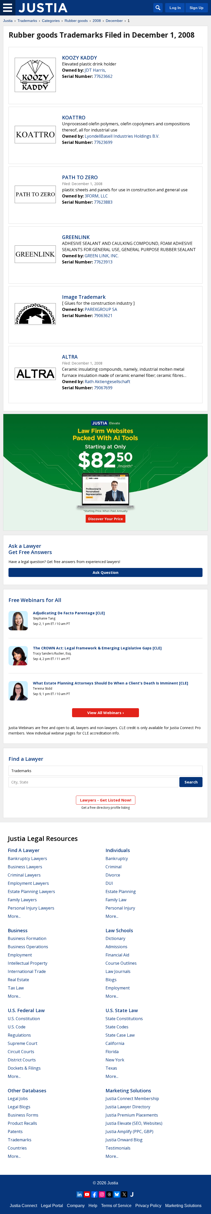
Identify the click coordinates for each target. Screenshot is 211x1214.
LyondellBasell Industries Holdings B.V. (122, 136)
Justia (8, 21)
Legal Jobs (18, 1098)
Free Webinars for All (34, 600)
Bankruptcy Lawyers (27, 858)
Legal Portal (52, 1205)
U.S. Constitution (24, 1018)
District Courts (22, 1060)
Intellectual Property (27, 963)
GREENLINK (76, 237)
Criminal (113, 867)
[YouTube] (87, 1194)
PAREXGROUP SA (101, 309)
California (115, 1043)
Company (76, 1205)
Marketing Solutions (128, 1090)
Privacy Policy (148, 1205)
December (114, 21)
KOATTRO (73, 117)
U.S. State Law (122, 1010)
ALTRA (70, 356)
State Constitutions (124, 1018)
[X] (124, 1194)
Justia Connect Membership (132, 1098)
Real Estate (18, 979)
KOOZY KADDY (79, 57)
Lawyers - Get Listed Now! (105, 800)
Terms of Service (116, 1205)
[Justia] (43, 7)
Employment (20, 955)
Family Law (116, 900)
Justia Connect (23, 1205)
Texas (111, 1068)
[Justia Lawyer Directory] (132, 1194)
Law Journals (118, 971)
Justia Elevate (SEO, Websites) (134, 1123)
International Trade (27, 971)
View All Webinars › (105, 712)
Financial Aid (117, 955)
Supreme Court (22, 1043)
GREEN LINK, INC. (102, 256)
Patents (15, 1131)
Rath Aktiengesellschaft (107, 381)
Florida (112, 1051)
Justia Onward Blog (124, 1140)
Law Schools (119, 930)
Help (93, 1205)
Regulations (19, 1035)
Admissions (116, 946)
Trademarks (27, 21)
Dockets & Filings (24, 1068)
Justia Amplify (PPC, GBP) (129, 1131)
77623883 (103, 202)
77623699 (103, 142)
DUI (109, 883)
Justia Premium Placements (132, 1115)
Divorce (113, 875)
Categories (51, 21)
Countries (17, 1148)
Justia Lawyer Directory (128, 1107)
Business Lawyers (25, 867)
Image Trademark (84, 297)
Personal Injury (120, 908)
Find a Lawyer (25, 758)
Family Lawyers (22, 900)
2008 (97, 21)
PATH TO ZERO (80, 177)
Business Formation (27, 938)
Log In (175, 8)
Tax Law (16, 988)
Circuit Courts (21, 1051)
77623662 (103, 76)
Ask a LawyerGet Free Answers (30, 549)
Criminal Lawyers (24, 875)
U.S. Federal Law (26, 1010)
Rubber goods (76, 21)
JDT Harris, (95, 70)
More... (14, 916)
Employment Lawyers (28, 883)
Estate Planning (121, 891)
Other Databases (27, 1090)
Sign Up (197, 8)
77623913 (103, 262)
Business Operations (28, 946)
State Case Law (120, 1035)
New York (115, 1060)
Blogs (111, 979)
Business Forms (23, 1115)
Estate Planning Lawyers (31, 891)
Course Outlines (121, 963)
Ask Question (105, 572)
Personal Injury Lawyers (31, 908)
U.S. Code (16, 1027)
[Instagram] (102, 1194)
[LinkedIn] (79, 1194)
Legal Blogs (19, 1107)
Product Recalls (22, 1123)
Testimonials (118, 1148)
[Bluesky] (117, 1194)
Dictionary (115, 938)
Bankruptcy (117, 858)
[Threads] (109, 1194)
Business (18, 930)
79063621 (103, 315)
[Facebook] (94, 1194)
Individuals (118, 850)
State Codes (117, 1027)
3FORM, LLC (96, 196)
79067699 (103, 388)
